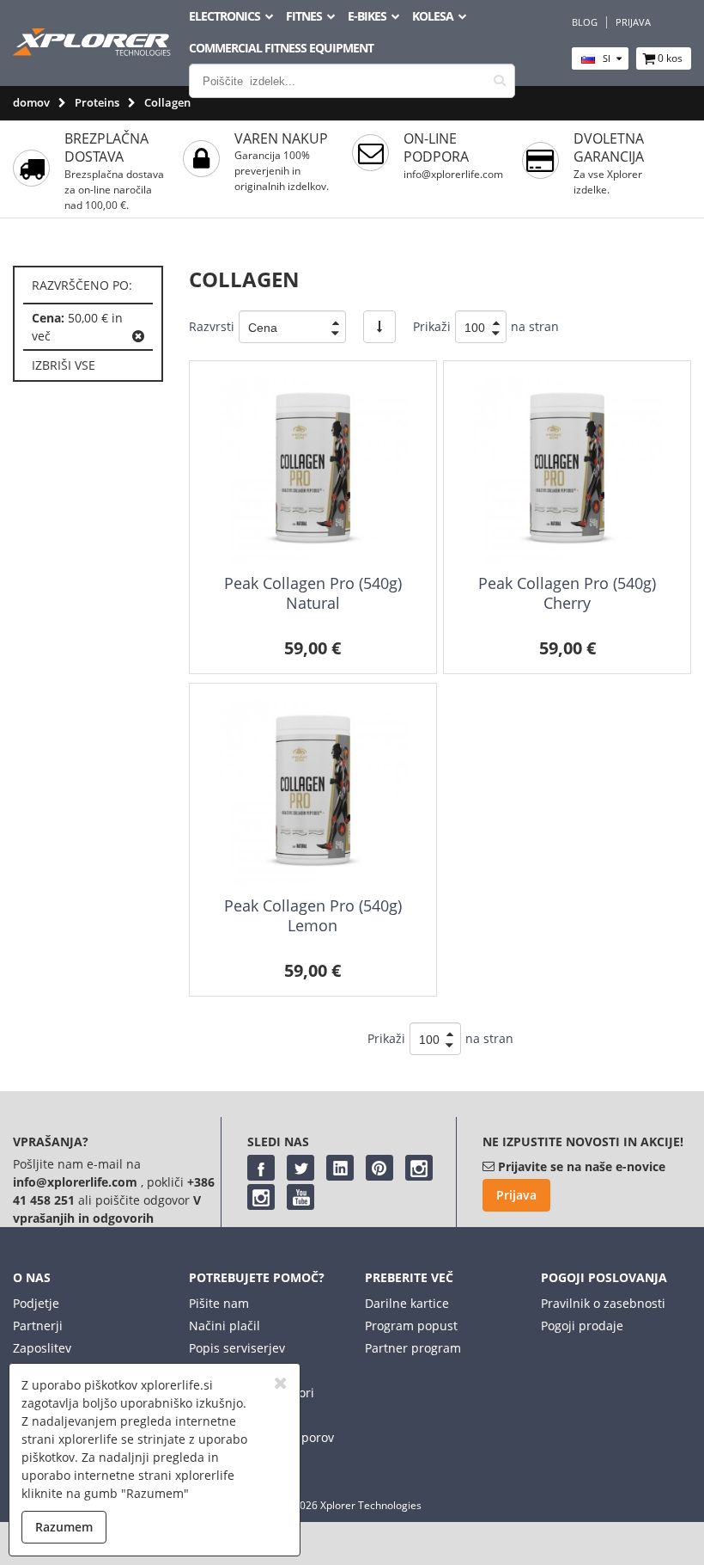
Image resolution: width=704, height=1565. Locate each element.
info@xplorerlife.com (453, 174)
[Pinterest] (379, 1168)
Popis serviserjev (237, 1348)
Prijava (633, 22)
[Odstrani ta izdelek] (138, 336)
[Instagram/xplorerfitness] (261, 1197)
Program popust (411, 1325)
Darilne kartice (407, 1303)
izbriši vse (63, 365)
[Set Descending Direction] (379, 326)
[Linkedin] (340, 1168)
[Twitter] (300, 1168)
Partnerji (38, 1325)
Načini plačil (224, 1325)
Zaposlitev (42, 1348)
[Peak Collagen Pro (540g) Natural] (312, 470)
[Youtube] (300, 1197)
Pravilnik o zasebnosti (603, 1303)
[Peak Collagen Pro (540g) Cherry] (567, 470)
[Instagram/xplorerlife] (419, 1168)
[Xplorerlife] (93, 51)
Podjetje (36, 1303)
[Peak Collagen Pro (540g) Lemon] (312, 792)
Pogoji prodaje (582, 1325)
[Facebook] (261, 1168)
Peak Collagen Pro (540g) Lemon (313, 915)
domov (31, 102)
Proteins (97, 102)
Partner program (413, 1348)
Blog (585, 22)
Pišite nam (219, 1303)
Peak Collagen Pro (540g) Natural (313, 593)
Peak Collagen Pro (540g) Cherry (567, 593)
